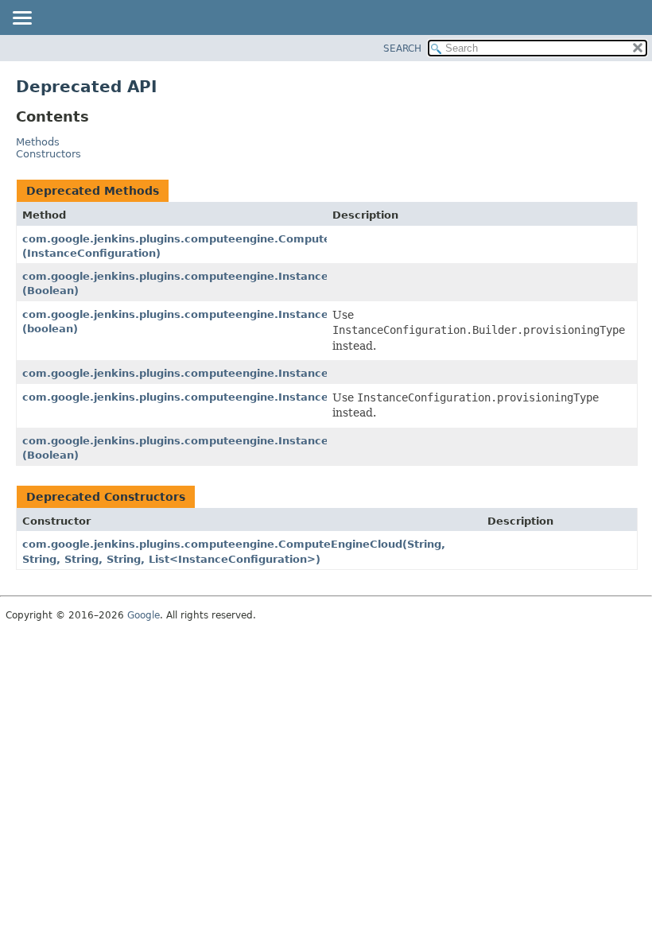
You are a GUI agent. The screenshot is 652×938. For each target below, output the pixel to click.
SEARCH (402, 48)
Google (143, 615)
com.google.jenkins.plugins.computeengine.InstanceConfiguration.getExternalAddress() (278, 373)
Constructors (48, 154)
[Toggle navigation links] (21, 19)
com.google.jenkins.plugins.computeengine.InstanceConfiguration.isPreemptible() (261, 397)
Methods (38, 142)
